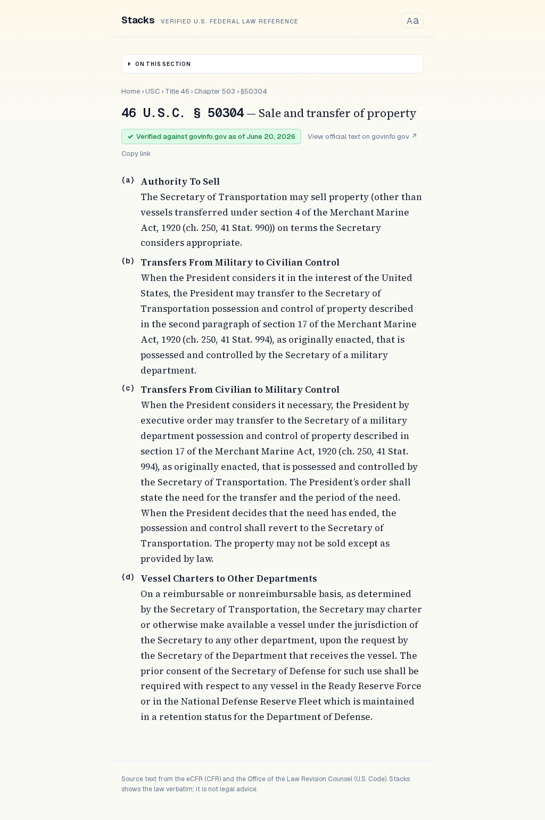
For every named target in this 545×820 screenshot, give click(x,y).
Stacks (137, 20)
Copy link (136, 153)
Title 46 (177, 91)
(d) (127, 577)
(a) (127, 180)
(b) (127, 261)
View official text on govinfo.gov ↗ (362, 136)
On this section (163, 64)
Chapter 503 (214, 91)
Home (130, 91)
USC (152, 91)
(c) (127, 388)
